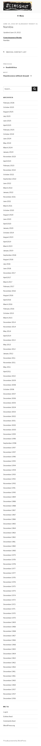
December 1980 (9, 546)
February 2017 (8, 286)
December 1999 (9, 434)
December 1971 (9, 609)
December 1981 (9, 542)
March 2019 (7, 246)
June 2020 (7, 219)
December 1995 (9, 461)
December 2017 (9, 273)
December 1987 (9, 510)
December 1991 (9, 488)
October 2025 (8, 107)
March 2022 (7, 188)
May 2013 (7, 345)
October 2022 (8, 175)
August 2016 (8, 295)
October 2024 (8, 134)
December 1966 (9, 640)
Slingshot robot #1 (28, 24)
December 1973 (9, 600)
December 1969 (9, 622)
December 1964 (9, 654)
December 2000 (9, 425)
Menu (21, 16)
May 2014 (7, 331)
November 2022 (9, 170)
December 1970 (9, 613)
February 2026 (8, 103)
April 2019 (7, 242)
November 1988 (9, 506)
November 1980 (9, 551)
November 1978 (9, 564)
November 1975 (9, 591)
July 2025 (6, 116)
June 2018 (7, 269)
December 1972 (9, 604)
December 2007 (9, 394)
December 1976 (9, 578)
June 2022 (7, 183)
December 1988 (9, 501)
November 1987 (9, 515)
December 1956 (9, 698)
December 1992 (9, 479)
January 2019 (8, 251)
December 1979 (9, 555)
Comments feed (9, 721)
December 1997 (9, 448)
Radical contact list (16, 52)
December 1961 (9, 672)
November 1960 (9, 685)
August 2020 (8, 215)
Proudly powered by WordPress (14, 741)
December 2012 (9, 349)
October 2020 (8, 210)
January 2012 (8, 354)
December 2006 (9, 398)
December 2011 (9, 358)
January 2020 (8, 228)
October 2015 (8, 313)
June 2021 (7, 201)
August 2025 (8, 112)
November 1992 (9, 483)
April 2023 (7, 161)
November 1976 (9, 582)
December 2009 (9, 380)
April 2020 (7, 224)
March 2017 (7, 282)
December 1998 (9, 439)
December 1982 (9, 537)
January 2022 (8, 192)
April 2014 (7, 336)
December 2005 (9, 403)
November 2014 (9, 327)
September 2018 (9, 255)
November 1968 (9, 631)
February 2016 (8, 309)
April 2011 (7, 372)
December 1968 (9, 627)
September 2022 (9, 179)
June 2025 (7, 121)
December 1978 (9, 560)
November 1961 (9, 676)
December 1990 (9, 492)
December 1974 (9, 595)
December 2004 (9, 407)
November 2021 (9, 197)
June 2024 (7, 139)
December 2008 (9, 385)
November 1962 (9, 667)
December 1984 (9, 528)
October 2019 (8, 233)
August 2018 (8, 260)
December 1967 (9, 636)
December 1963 (9, 658)
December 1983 (9, 533)
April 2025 (7, 125)
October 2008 (8, 389)
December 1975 (9, 586)
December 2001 (9, 421)
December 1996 (9, 457)
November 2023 (9, 157)
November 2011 (9, 363)
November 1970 (9, 618)
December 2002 (9, 416)
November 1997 (9, 452)
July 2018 (6, 264)
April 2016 (7, 300)
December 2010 (9, 376)
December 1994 (9, 466)
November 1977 (9, 573)
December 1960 (9, 680)
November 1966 (9, 645)
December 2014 (9, 322)
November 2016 (9, 291)
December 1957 (9, 689)
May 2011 (7, 367)
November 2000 (9, 430)
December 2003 (9, 412)
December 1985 (9, 524)
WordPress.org (9, 726)
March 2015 (7, 318)
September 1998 (9, 443)
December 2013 (9, 340)
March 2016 (7, 304)
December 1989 (9, 497)
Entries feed (7, 717)
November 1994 (9, 470)
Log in (5, 712)
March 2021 (7, 206)
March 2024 (7, 148)
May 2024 (7, 143)
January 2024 (8, 152)
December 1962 (9, 663)
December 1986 (9, 519)
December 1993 (9, 475)
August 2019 (8, 237)
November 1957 (9, 694)
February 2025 (8, 130)
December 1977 (9, 569)
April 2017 (7, 277)
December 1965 (9, 649)
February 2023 (8, 166)
